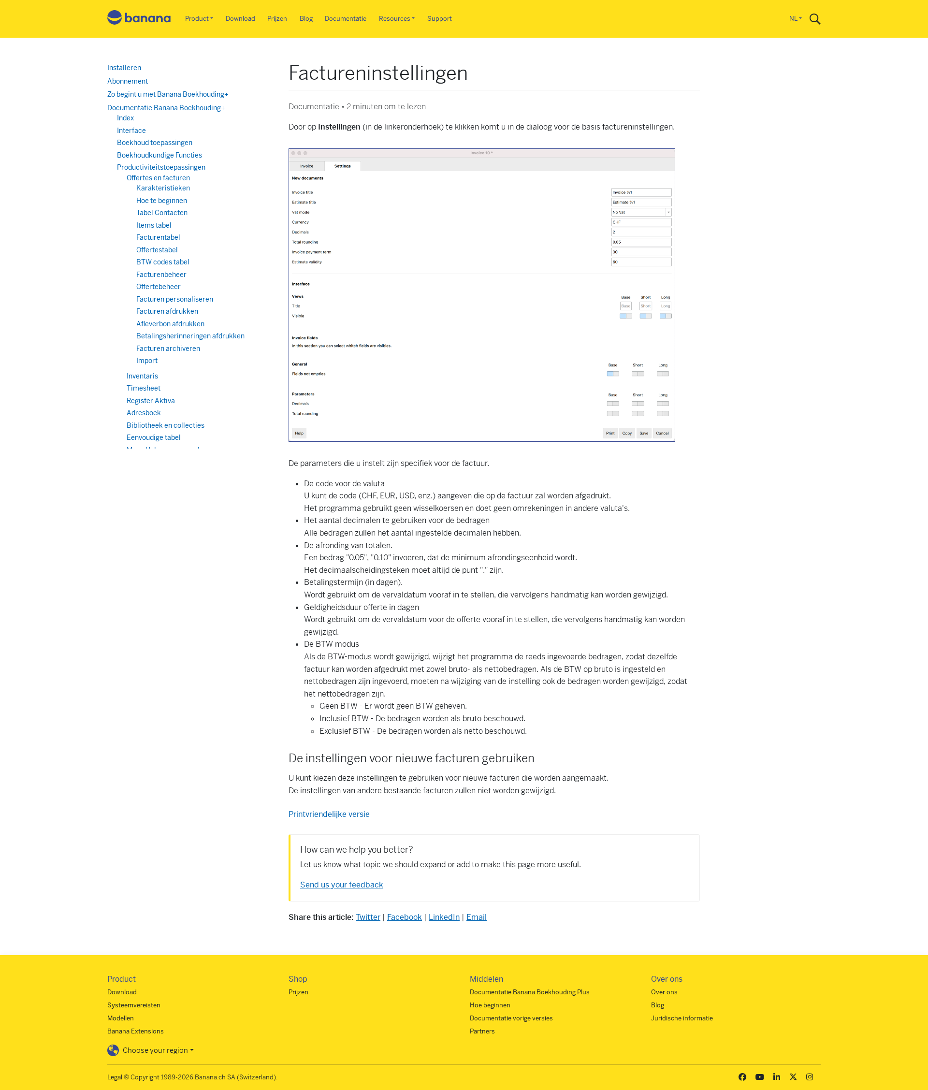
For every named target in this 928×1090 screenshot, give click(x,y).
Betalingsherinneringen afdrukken (190, 336)
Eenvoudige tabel (154, 437)
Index (125, 118)
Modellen (120, 1018)
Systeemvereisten (133, 1005)
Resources (394, 19)
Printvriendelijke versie (329, 814)
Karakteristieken (163, 188)
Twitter (368, 917)
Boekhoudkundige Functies (159, 155)
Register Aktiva (151, 400)
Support (439, 19)
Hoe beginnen (490, 1005)
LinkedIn (444, 917)
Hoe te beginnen (161, 200)
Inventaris (142, 376)
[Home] (139, 19)
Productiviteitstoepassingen (161, 167)
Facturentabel (158, 237)
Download (240, 19)
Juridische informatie (682, 1018)
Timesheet (143, 388)
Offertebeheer (158, 286)
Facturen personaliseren (174, 299)
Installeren (124, 67)
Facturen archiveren (168, 348)
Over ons (664, 992)
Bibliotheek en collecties (165, 425)
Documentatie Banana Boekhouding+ (166, 107)
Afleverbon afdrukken (170, 324)
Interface (131, 130)
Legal (114, 1077)
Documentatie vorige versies (511, 1018)
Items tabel (154, 225)
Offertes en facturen (158, 178)
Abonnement (127, 81)
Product (197, 19)
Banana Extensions (135, 1031)
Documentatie (345, 19)
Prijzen (277, 19)
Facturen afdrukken (167, 311)
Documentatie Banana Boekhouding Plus (530, 992)
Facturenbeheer (161, 274)
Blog (306, 19)
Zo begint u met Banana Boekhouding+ (168, 94)
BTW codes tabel (162, 262)
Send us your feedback (341, 885)
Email (476, 917)
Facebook (404, 917)
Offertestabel (157, 250)
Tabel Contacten (162, 212)
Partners (482, 1031)
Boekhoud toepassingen (154, 142)
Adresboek (144, 412)
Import (147, 360)
